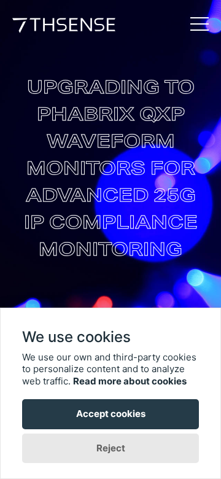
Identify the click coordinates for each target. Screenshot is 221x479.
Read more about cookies (130, 381)
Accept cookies (110, 413)
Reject (110, 448)
